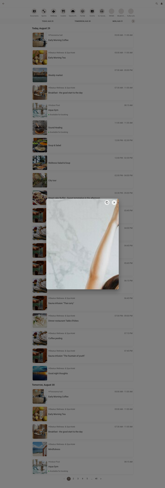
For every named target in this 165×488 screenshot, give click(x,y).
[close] (114, 202)
